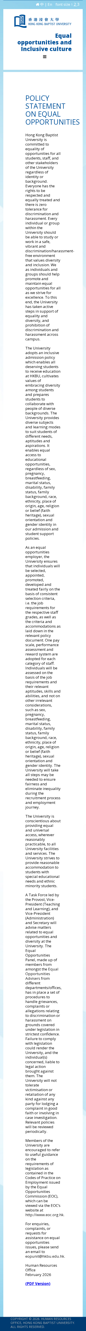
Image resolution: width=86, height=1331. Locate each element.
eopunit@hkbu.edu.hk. (45, 1256)
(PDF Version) (37, 1283)
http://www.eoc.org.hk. (44, 1214)
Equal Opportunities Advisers (41, 973)
